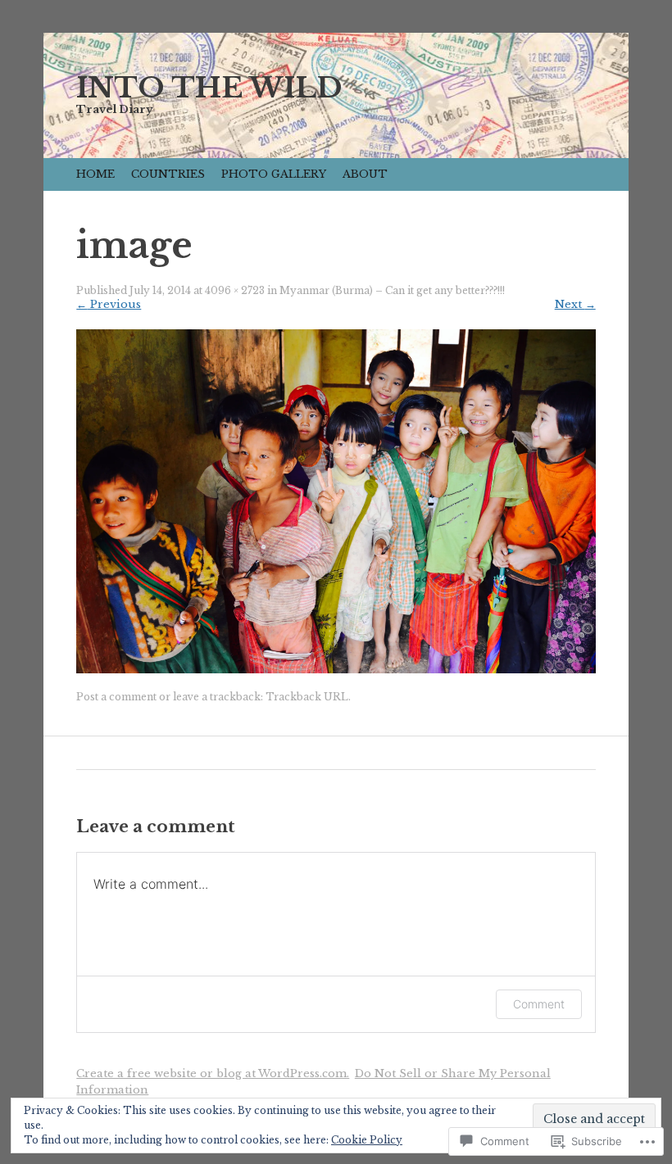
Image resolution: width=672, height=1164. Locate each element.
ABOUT (365, 174)
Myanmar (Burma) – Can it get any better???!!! (392, 290)
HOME (95, 174)
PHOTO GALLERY (273, 174)
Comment (539, 1004)
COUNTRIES (168, 174)
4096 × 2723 (235, 290)
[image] (335, 670)
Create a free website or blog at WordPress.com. (212, 1073)
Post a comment (116, 697)
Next (575, 304)
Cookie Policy (366, 1140)
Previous (108, 304)
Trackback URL (307, 697)
